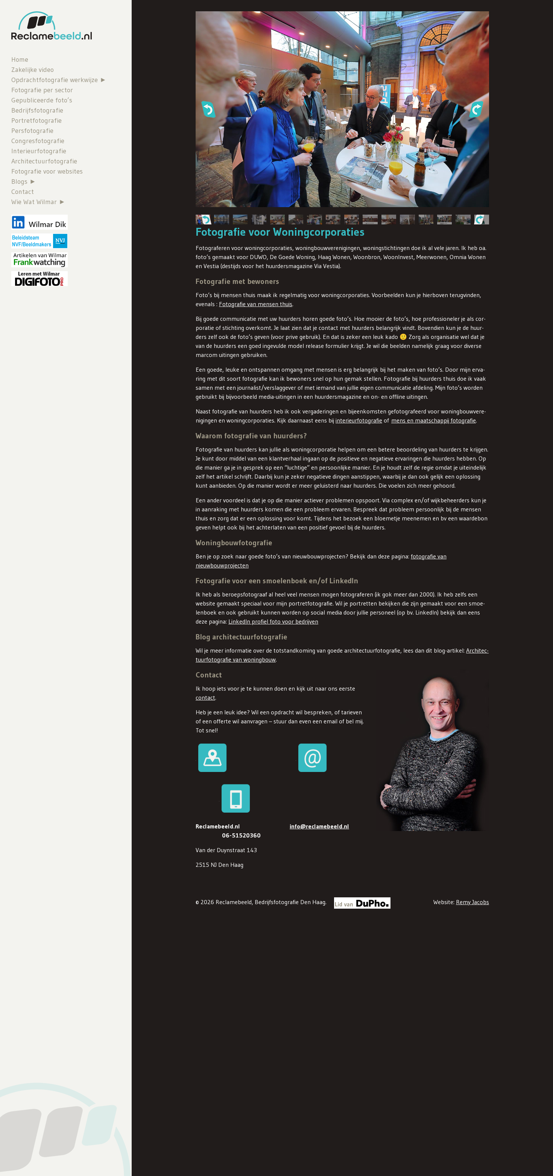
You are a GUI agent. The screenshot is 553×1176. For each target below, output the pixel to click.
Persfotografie (32, 131)
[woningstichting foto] (333, 219)
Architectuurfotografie (44, 161)
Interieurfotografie (38, 151)
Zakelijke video (32, 70)
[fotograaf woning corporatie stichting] (314, 219)
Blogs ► (23, 181)
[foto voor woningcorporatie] (258, 219)
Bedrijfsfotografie (37, 110)
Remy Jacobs (472, 902)
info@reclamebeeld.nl (319, 826)
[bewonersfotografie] (463, 219)
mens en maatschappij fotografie (433, 420)
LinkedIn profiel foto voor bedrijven (273, 621)
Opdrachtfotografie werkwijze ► (58, 80)
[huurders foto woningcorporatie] (351, 219)
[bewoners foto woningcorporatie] (407, 219)
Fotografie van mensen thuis (255, 304)
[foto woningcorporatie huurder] (388, 219)
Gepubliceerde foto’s (41, 100)
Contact (22, 192)
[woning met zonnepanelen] (240, 219)
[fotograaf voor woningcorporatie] (370, 219)
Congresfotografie (37, 141)
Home (19, 59)
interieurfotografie (359, 420)
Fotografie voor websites (47, 171)
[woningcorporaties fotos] (444, 219)
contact (205, 697)
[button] (208, 109)
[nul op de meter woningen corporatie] (221, 219)
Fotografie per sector (42, 90)
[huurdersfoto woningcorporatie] (426, 219)
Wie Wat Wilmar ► (38, 202)
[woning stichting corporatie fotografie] (296, 219)
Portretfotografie (36, 120)
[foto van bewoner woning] (277, 219)
